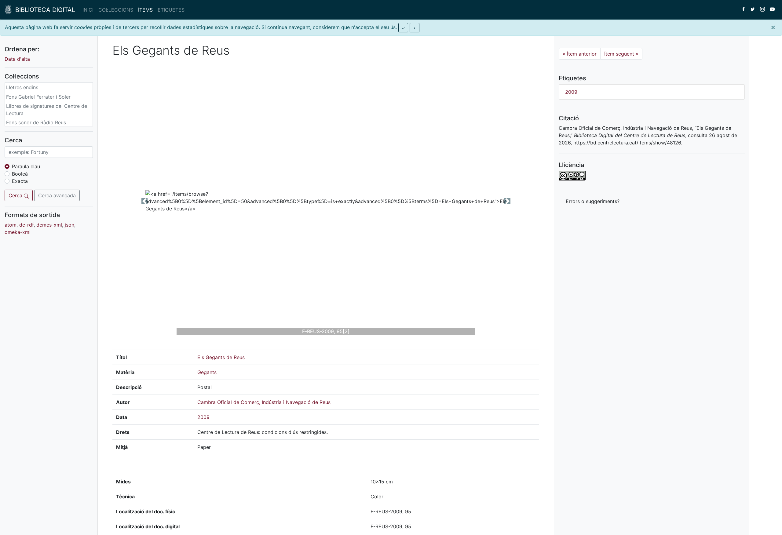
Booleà (20, 174)
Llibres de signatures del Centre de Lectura (46, 109)
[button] (144, 201)
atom (10, 225)
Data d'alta (17, 59)
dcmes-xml (49, 225)
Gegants (207, 372)
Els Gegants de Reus (221, 357)
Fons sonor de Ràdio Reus (36, 122)
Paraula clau (26, 166)
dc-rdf (26, 225)
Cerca (16, 195)
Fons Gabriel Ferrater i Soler (38, 97)
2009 (203, 417)
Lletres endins (22, 87)
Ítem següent (621, 54)
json (69, 225)
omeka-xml (18, 232)
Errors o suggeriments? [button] (592, 201)
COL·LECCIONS (115, 10)
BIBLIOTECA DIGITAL (43, 9)
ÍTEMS (145, 10)
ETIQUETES (171, 10)
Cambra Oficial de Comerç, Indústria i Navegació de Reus (264, 402)
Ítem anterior (580, 54)
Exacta (20, 181)
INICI (87, 10)
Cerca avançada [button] (57, 195)
